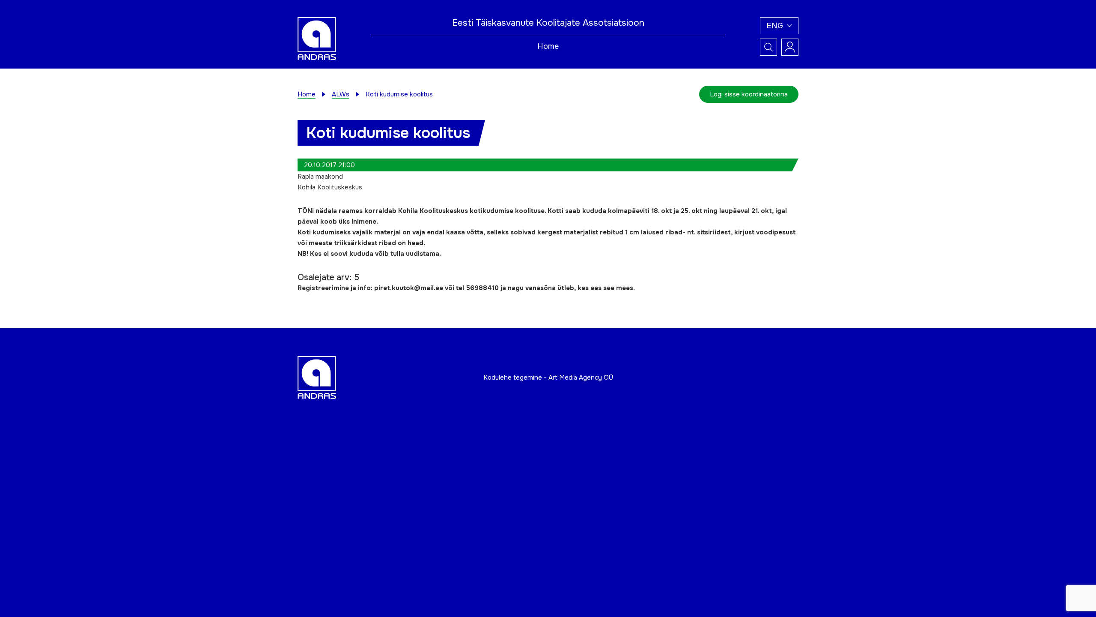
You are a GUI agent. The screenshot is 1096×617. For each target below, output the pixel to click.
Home (548, 46)
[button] (779, 25)
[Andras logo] (317, 38)
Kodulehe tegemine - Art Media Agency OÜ (548, 377)
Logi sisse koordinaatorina (749, 94)
